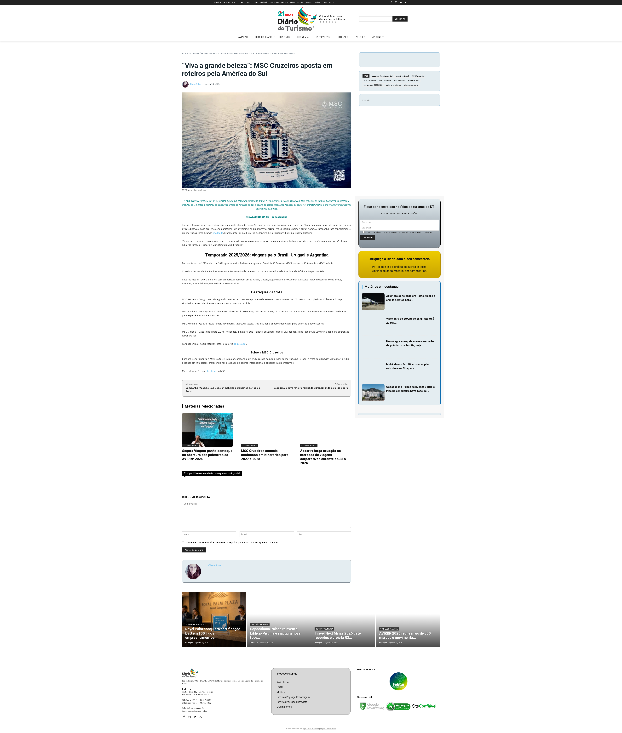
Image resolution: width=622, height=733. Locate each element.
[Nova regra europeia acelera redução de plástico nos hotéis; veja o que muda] (373, 347)
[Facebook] (391, 2)
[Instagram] (396, 2)
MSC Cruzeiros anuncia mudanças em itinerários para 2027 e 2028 (264, 455)
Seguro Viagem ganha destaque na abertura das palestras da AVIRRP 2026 (207, 455)
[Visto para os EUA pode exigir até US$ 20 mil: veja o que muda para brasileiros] (373, 324)
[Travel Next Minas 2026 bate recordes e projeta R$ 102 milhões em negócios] (343, 619)
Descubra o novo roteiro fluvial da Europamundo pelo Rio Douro (311, 387)
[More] (427, 59)
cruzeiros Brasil (402, 76)
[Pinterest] (412, 59)
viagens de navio (411, 85)
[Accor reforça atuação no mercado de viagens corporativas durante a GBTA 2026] (325, 430)
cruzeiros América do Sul (381, 76)
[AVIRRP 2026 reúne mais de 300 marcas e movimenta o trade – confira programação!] (408, 619)
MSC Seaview (399, 80)
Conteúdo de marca (205, 53)
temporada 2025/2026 (373, 85)
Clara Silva (195, 84)
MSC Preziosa (385, 80)
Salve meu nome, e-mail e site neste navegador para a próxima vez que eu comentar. (232, 542)
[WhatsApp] (419, 59)
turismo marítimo (393, 85)
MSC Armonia (418, 76)
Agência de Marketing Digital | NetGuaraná (319, 728)
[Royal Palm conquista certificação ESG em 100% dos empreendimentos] (214, 619)
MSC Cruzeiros (370, 80)
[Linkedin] (401, 2)
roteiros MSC (413, 80)
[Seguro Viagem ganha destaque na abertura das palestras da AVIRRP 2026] (207, 430)
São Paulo (218, 232)
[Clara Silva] (186, 84)
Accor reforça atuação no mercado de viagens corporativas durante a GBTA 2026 (323, 457)
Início (186, 53)
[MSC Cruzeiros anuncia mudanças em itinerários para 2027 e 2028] (266, 430)
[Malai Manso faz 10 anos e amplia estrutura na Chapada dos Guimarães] (373, 369)
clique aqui (240, 343)
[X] (405, 2)
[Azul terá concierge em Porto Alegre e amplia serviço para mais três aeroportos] (373, 301)
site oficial (210, 371)
